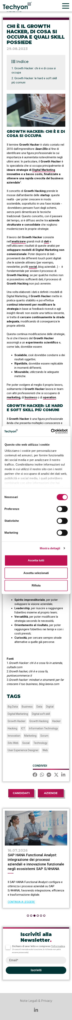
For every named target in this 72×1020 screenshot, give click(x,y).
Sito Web (13, 742)
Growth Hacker (17, 721)
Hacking (12, 728)
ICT (23, 728)
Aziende (51, 793)
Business (27, 706)
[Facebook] (35, 775)
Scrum (44, 735)
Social (26, 742)
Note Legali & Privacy (36, 1001)
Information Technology (43, 728)
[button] (28, 916)
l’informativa (58, 946)
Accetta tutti (36, 560)
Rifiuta (36, 585)
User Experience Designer (23, 750)
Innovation (14, 735)
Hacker (56, 721)
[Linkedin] (63, 775)
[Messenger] (49, 775)
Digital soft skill (41, 713)
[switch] (62, 509)
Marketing (30, 735)
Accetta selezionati (36, 573)
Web (45, 750)
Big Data (13, 706)
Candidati (21, 793)
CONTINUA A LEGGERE (51, 901)
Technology (40, 742)
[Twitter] (56, 775)
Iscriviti (36, 970)
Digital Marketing (43, 170)
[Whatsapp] (42, 775)
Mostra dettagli (50, 548)
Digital (50, 706)
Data (39, 706)
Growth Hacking (38, 721)
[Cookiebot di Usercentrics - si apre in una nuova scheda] (51, 431)
